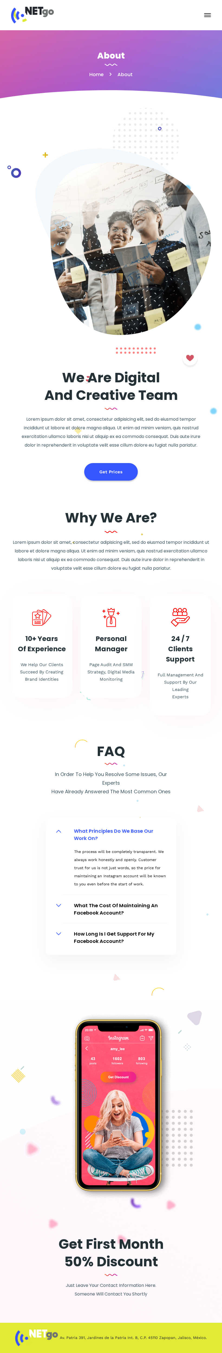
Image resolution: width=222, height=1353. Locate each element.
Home (96, 74)
